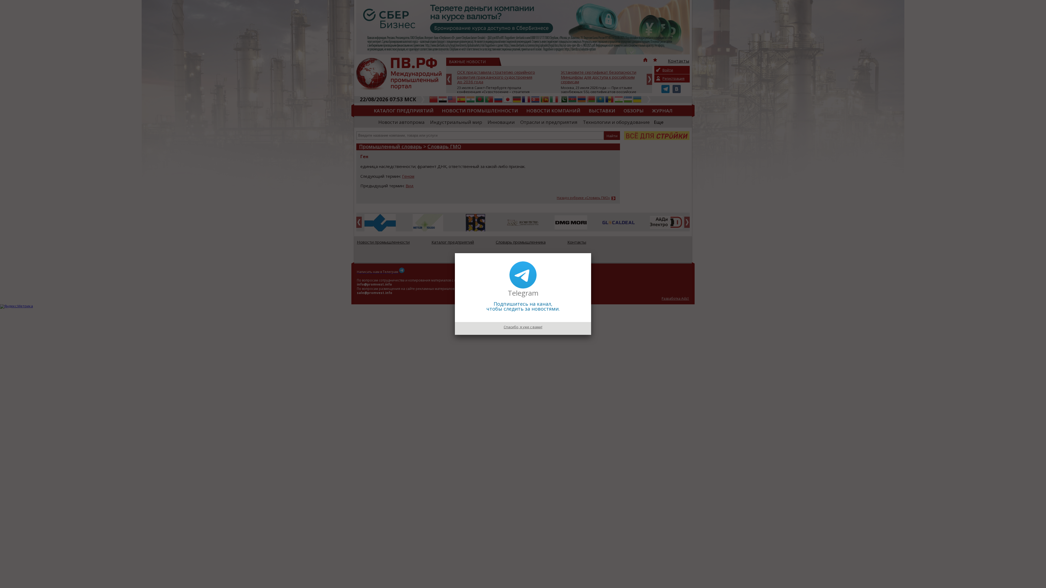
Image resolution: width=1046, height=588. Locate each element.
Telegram (523, 293)
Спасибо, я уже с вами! (523, 326)
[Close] (591, 253)
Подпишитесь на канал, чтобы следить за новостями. (523, 306)
